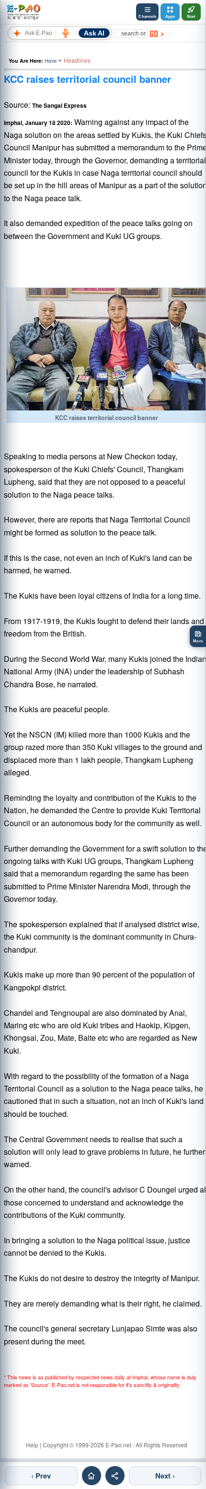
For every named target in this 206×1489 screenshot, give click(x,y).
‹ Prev (41, 1475)
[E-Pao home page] (91, 1475)
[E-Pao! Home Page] (23, 12)
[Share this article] (115, 1475)
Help (32, 1445)
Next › (165, 1475)
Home (51, 60)
